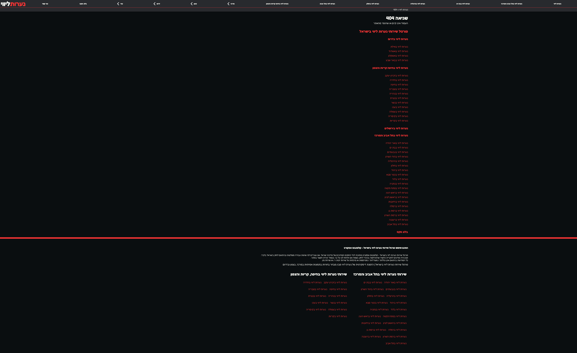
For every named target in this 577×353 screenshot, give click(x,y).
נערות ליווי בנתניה (399, 183)
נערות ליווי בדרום (398, 39)
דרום (158, 4)
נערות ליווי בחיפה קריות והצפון (277, 4)
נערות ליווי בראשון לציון (396, 197)
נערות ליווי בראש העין (397, 192)
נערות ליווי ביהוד (399, 170)
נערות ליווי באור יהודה (397, 142)
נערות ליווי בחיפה (399, 84)
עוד (121, 4)
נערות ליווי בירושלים (396, 128)
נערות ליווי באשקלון (398, 55)
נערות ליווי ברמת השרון (396, 215)
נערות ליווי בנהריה (398, 93)
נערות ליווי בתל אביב (327, 4)
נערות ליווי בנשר (399, 102)
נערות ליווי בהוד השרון (396, 156)
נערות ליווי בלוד (400, 179)
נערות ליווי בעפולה (398, 111)
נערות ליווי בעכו (400, 107)
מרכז (233, 4)
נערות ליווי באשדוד (398, 51)
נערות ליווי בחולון (372, 4)
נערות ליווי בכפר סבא (397, 174)
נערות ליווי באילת (399, 46)
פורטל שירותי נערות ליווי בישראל (383, 31)
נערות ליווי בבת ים (463, 4)
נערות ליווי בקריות (399, 120)
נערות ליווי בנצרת (399, 98)
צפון (195, 4)
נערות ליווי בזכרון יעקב (396, 75)
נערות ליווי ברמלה (399, 206)
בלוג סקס (83, 4)
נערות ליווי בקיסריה (398, 116)
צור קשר (45, 4)
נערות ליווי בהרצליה (418, 4)
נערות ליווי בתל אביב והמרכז (511, 4)
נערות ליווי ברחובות (398, 201)
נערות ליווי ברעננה (398, 219)
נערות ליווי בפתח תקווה (396, 188)
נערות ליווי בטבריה (398, 89)
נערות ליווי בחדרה (399, 79)
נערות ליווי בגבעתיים (397, 151)
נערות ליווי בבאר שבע (397, 60)
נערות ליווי (557, 4)
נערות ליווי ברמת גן (398, 210)
